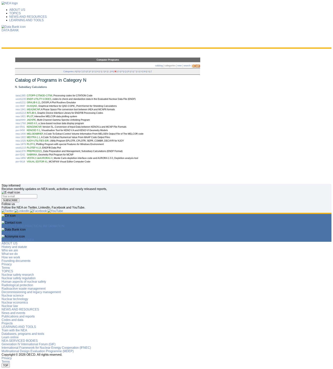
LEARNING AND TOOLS (26, 20)
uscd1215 (21, 147)
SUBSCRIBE (10, 200)
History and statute (14, 247)
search (187, 65)
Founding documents (16, 260)
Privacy (7, 264)
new (179, 65)
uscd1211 (21, 102)
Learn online (10, 337)
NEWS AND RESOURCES (28, 16)
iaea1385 (21, 95)
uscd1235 (21, 99)
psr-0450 (20, 130)
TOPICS (15, 13)
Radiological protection (17, 285)
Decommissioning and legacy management (31, 292)
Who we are (10, 250)
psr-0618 (20, 161)
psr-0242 (20, 154)
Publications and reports (18, 316)
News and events (13, 313)
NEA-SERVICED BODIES (20, 340)
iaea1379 (21, 151)
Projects (7, 323)
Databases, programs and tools (23, 333)
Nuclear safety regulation (19, 278)
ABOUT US (17, 9)
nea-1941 (21, 109)
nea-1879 (21, 144)
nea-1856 (21, 158)
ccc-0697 (20, 106)
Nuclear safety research (18, 274)
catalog (159, 65)
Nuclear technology (15, 299)
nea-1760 (21, 123)
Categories (68, 71)
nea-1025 (21, 140)
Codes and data (12, 319)
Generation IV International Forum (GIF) (29, 344)
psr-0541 (20, 127)
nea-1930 (21, 133)
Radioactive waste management (23, 288)
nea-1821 (21, 116)
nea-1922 (21, 137)
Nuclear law (10, 306)
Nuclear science (13, 295)
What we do (10, 253)
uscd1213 (21, 113)
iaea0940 (21, 120)
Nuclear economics (15, 302)
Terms (6, 267)
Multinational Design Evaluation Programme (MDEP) (38, 351)
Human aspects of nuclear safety (24, 281)
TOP (5, 365)
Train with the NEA (14, 330)
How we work (11, 257)
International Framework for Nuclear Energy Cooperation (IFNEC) (46, 347)
